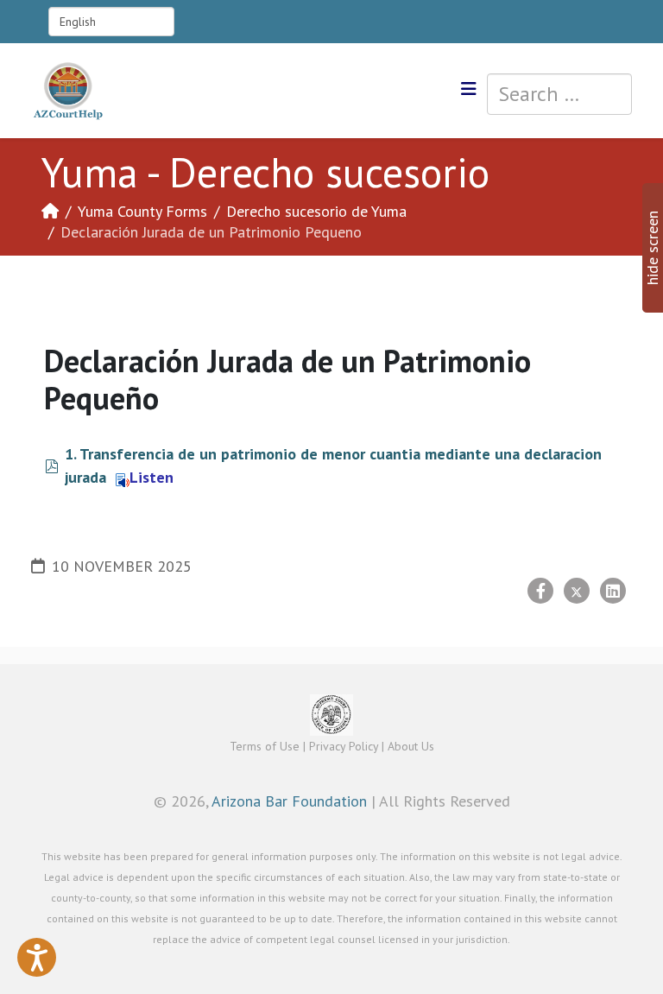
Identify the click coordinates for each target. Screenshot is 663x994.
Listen (151, 477)
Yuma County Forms (142, 211)
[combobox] (559, 94)
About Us (411, 746)
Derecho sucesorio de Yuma (316, 211)
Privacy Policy (343, 746)
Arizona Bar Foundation (289, 801)
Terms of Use (265, 746)
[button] (36, 957)
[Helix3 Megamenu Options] (469, 89)
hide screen (652, 248)
